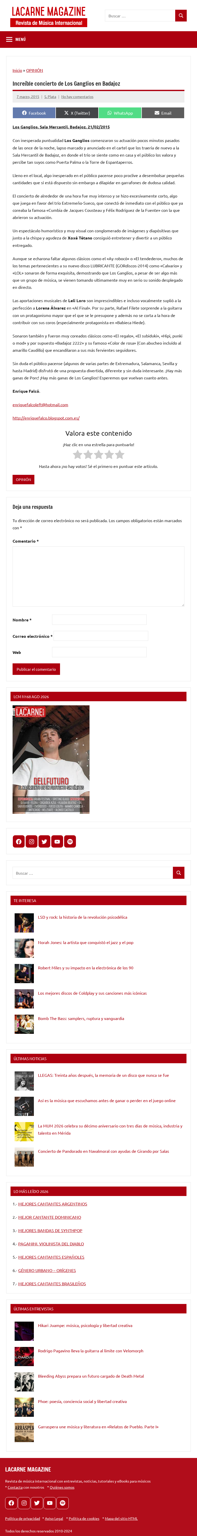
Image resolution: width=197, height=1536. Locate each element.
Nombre (22, 619)
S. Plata (50, 96)
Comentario (26, 541)
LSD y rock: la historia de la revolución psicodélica (82, 916)
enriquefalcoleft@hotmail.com (40, 404)
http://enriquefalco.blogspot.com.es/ (46, 417)
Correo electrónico (33, 636)
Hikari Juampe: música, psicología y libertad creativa (85, 1325)
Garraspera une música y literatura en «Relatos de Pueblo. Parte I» (98, 1426)
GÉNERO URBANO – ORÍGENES (47, 1270)
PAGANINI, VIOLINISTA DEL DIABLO (51, 1243)
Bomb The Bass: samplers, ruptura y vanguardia (81, 1018)
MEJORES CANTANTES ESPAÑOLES (51, 1256)
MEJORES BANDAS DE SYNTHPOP (50, 1230)
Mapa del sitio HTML (121, 1518)
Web (17, 652)
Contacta (15, 1487)
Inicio (17, 70)
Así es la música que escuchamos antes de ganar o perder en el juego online (107, 1100)
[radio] (77, 455)
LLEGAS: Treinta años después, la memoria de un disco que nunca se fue (103, 1075)
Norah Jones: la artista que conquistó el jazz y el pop (85, 942)
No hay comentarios (77, 96)
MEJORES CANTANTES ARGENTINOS (52, 1203)
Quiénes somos (62, 1487)
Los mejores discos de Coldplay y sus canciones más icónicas (92, 992)
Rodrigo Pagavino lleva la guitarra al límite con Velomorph (90, 1350)
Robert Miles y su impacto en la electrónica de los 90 (85, 967)
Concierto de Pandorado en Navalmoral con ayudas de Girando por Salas (103, 1151)
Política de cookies (84, 1518)
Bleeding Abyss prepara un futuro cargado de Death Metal (91, 1375)
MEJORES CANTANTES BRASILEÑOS (52, 1283)
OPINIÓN (34, 70)
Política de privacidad (22, 1518)
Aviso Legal (54, 1518)
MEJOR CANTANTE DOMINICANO (49, 1217)
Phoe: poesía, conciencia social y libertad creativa (82, 1401)
